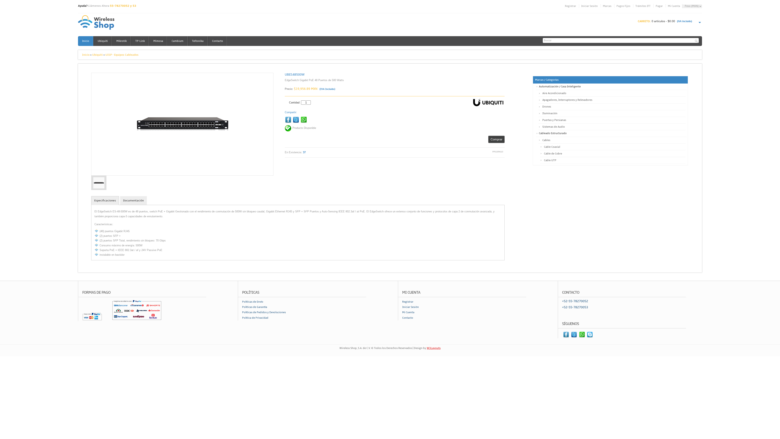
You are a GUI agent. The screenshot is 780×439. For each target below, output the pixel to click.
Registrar (570, 6)
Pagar (659, 6)
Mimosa (158, 41)
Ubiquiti (103, 41)
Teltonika (198, 41)
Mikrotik (121, 41)
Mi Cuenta (674, 6)
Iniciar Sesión (589, 6)
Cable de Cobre (553, 153)
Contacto (217, 41)
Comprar (496, 139)
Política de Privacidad (255, 317)
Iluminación (549, 113)
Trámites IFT (643, 6)
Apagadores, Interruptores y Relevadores (567, 100)
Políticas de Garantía (254, 307)
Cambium (177, 41)
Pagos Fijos (623, 6)
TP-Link (140, 41)
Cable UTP (550, 160)
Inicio (85, 41)
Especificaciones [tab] (105, 200)
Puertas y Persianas (554, 120)
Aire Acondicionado (554, 93)
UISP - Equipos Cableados (122, 55)
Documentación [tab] (133, 200)
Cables (546, 140)
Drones (546, 106)
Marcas (607, 6)
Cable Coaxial (552, 147)
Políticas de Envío (252, 301)
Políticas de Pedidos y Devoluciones (264, 312)
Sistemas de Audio (553, 126)
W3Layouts (434, 348)
